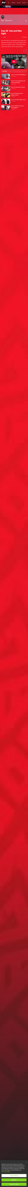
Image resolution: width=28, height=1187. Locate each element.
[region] (14, 1173)
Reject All (14, 1179)
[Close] (26, 1162)
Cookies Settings (14, 1175)
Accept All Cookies (14, 1184)
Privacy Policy (6, 1171)
